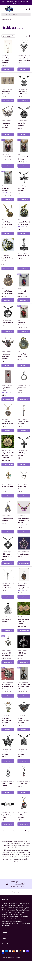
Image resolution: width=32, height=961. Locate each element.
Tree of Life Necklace (21, 124)
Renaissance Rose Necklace (23, 158)
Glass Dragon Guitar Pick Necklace (6, 60)
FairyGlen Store (10, 957)
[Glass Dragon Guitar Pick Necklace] (7, 46)
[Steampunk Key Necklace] (23, 410)
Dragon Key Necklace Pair (6, 93)
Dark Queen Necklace (5, 189)
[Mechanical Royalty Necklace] (23, 574)
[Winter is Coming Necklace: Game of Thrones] (23, 673)
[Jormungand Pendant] (23, 376)
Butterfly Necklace (4, 753)
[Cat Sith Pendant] (23, 772)
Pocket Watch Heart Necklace (22, 355)
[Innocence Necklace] (23, 311)
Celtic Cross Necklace (21, 454)
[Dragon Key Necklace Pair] (7, 80)
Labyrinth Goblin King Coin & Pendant (23, 621)
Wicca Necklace (23, 554)
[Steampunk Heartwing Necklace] (7, 342)
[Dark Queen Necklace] (7, 177)
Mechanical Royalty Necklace (23, 587)
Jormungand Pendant (21, 389)
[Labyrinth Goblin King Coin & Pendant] (23, 608)
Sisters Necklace (7, 157)
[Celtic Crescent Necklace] (23, 641)
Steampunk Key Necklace (23, 422)
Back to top (16, 892)
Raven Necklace (7, 322)
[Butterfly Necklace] (7, 740)
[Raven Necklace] (7, 311)
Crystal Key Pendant (5, 389)
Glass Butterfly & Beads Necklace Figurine (23, 520)
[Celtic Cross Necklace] (23, 441)
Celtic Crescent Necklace (22, 654)
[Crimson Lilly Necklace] (23, 280)
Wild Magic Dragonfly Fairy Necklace (7, 720)
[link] (6, 831)
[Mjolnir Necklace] (23, 244)
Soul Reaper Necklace (21, 816)
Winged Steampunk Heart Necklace (23, 720)
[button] (29, 8)
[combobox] (16, 14)
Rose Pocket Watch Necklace (7, 257)
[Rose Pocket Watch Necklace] (7, 244)
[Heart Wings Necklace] (23, 475)
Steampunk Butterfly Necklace (5, 125)
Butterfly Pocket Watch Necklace (7, 292)
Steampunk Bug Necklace (7, 519)
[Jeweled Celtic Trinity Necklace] (7, 641)
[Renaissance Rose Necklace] (23, 145)
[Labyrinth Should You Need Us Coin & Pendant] (7, 441)
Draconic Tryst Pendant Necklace (23, 59)
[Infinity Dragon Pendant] (7, 772)
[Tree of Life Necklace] (23, 112)
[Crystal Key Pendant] (7, 376)
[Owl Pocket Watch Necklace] (7, 210)
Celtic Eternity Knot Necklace (22, 93)
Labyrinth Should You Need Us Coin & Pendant (7, 455)
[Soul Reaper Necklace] (23, 803)
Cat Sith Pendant (23, 783)
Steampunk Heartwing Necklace (5, 356)
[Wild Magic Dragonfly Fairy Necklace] (7, 707)
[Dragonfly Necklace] (23, 177)
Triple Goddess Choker (6, 816)
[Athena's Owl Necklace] (7, 608)
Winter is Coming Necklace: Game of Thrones (23, 686)
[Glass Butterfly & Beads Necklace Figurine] (23, 507)
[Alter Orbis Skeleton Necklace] (7, 574)
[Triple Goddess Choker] (7, 803)
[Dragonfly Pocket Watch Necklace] (23, 210)
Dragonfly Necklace (21, 189)
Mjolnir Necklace (23, 256)
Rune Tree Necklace (20, 753)
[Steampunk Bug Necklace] (7, 507)
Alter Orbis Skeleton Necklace (7, 587)
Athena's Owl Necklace (6, 620)
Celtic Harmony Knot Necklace (6, 555)
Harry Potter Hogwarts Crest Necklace (7, 686)
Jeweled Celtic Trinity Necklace (7, 654)
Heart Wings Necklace (21, 488)
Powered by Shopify (19, 957)
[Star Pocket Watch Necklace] (7, 410)
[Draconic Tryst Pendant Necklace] (23, 46)
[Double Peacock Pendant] (7, 475)
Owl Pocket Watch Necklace (7, 223)
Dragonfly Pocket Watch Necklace (23, 223)
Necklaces (8, 19)
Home (3, 19)
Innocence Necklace (21, 324)
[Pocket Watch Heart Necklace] (23, 342)
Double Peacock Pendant (7, 488)
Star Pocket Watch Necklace (7, 422)
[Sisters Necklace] (7, 145)
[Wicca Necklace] (23, 543)
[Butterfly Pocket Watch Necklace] (7, 280)
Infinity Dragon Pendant (6, 784)
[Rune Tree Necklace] (23, 740)
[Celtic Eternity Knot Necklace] (23, 80)
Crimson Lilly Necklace (21, 292)
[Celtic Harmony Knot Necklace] (7, 543)
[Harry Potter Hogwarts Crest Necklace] (7, 673)
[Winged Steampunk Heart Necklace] (23, 707)
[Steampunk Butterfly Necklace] (7, 112)
